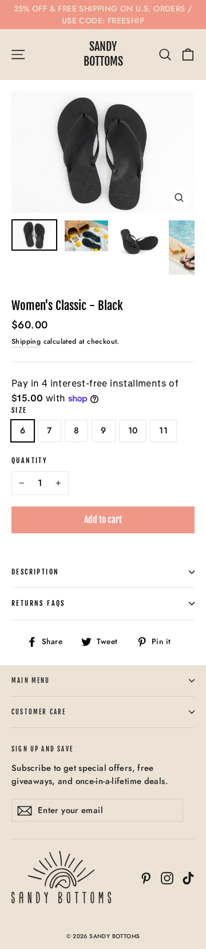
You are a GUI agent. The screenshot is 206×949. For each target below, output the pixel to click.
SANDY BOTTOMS (103, 54)
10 (133, 430)
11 (163, 430)
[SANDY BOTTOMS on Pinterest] (146, 877)
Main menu (30, 681)
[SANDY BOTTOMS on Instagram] (167, 877)
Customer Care (38, 712)
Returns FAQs (38, 603)
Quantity (29, 460)
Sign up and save (42, 749)
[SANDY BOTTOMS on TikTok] (188, 877)
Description (35, 572)
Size (19, 410)
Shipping (26, 341)
